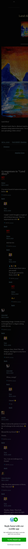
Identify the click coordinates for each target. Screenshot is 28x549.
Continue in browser (14, 544)
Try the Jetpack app (14, 539)
